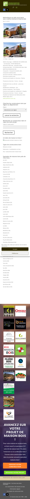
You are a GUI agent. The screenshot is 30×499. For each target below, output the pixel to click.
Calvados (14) (6, 176)
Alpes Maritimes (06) (8, 165)
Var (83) (5, 268)
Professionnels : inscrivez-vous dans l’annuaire (12, 484)
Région (5, 107)
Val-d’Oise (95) (6, 284)
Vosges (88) (6, 275)
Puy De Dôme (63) (7, 240)
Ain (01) (5, 160)
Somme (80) (6, 261)
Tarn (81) (5, 263)
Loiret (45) (5, 219)
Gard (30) (5, 190)
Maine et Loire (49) (8, 221)
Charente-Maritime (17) (9, 179)
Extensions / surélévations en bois (12, 149)
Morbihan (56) (6, 230)
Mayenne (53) (6, 223)
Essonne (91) (6, 279)
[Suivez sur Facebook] (4, 10)
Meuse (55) (6, 228)
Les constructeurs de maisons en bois (15, 486)
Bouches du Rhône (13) (9, 172)
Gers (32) (5, 195)
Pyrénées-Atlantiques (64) (9, 242)
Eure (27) (5, 186)
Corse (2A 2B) (6, 174)
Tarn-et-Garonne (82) (8, 265)
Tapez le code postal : (8, 124)
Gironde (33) (6, 197)
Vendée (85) (6, 272)
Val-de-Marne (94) (7, 286)
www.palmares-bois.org (9, 98)
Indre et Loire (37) (7, 204)
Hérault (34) (6, 200)
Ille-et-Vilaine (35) (7, 202)
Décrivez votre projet (15, 472)
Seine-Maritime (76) (8, 256)
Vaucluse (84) (6, 270)
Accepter (15, 249)
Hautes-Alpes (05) (7, 162)
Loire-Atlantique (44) (8, 216)
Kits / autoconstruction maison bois (12, 151)
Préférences (15, 253)
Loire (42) (5, 214)
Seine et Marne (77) (8, 258)
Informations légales (15, 489)
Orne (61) (5, 235)
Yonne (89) (5, 277)
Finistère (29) (6, 188)
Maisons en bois (7, 147)
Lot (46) (5, 226)
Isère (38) (5, 207)
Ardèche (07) (6, 167)
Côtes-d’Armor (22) (7, 181)
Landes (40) (6, 211)
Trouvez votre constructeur (15, 465)
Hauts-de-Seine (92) (8, 282)
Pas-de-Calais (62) (7, 237)
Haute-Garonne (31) (8, 193)
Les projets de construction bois (15, 491)
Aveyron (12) (6, 169)
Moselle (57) (6, 233)
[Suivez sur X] (7, 10)
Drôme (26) (6, 183)
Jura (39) (5, 209)
